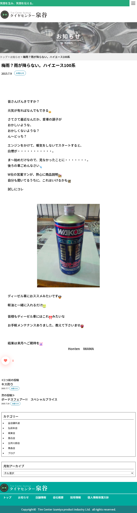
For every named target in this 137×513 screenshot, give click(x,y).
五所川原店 (14, 443)
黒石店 (11, 438)
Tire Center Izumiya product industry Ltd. (64, 509)
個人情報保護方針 (98, 497)
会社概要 (58, 497)
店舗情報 (40, 497)
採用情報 (75, 497)
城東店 (11, 433)
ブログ (11, 453)
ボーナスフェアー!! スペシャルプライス (29, 399)
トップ (7, 497)
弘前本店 (12, 428)
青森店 (11, 448)
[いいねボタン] (5, 360)
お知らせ (20, 73)
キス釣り (7, 384)
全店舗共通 (14, 423)
